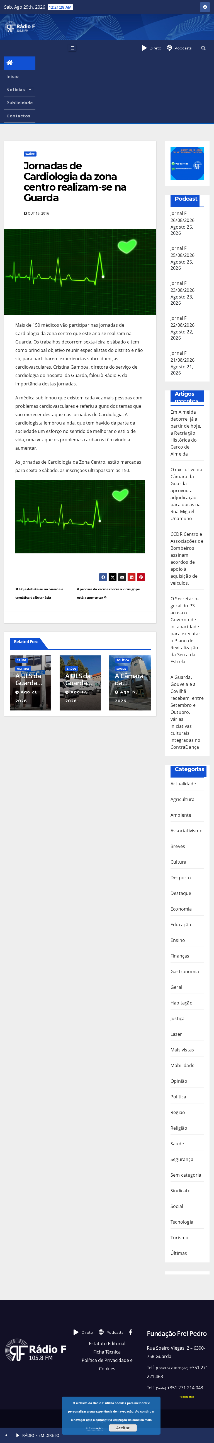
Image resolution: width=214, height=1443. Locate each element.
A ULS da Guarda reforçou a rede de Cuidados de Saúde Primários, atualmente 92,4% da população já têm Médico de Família (30, 679)
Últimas (23, 668)
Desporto (181, 878)
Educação (181, 924)
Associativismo (187, 831)
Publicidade (19, 102)
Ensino (178, 940)
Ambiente (181, 815)
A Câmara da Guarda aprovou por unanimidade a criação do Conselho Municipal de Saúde (130, 679)
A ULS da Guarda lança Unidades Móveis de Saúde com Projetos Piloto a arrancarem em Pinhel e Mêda (80, 679)
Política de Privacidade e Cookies (107, 1364)
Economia (181, 909)
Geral (176, 987)
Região (178, 1112)
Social (177, 1206)
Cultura (178, 862)
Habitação (182, 1003)
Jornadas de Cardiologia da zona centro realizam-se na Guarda (75, 181)
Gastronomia (185, 971)
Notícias (15, 89)
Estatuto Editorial (107, 1343)
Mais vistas (182, 1050)
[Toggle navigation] (72, 48)
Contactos (18, 116)
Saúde (30, 154)
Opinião (179, 1081)
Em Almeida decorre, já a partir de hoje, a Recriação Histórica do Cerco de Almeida (186, 433)
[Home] (19, 63)
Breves (178, 846)
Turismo (179, 1238)
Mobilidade (182, 1065)
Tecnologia (182, 1222)
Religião (179, 1128)
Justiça (177, 1018)
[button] (203, 48)
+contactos (186, 1397)
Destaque (181, 893)
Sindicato (181, 1191)
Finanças (180, 956)
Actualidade (183, 784)
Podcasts (183, 48)
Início (12, 76)
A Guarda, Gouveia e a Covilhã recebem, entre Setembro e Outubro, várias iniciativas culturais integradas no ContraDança (187, 712)
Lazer (176, 1034)
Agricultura (182, 799)
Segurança (182, 1159)
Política (122, 660)
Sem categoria (186, 1175)
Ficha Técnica (107, 1352)
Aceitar (123, 1427)
